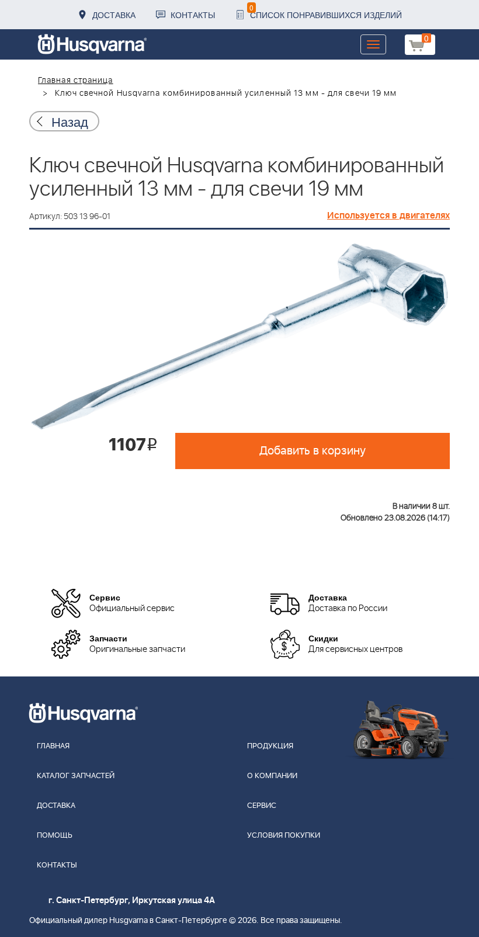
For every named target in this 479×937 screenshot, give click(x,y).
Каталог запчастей (75, 776)
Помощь (54, 835)
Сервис (261, 805)
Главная (53, 746)
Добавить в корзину (312, 451)
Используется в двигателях (388, 216)
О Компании (272, 776)
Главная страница (75, 80)
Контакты (193, 14)
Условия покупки (283, 835)
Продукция (270, 746)
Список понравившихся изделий (325, 11)
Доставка (114, 14)
